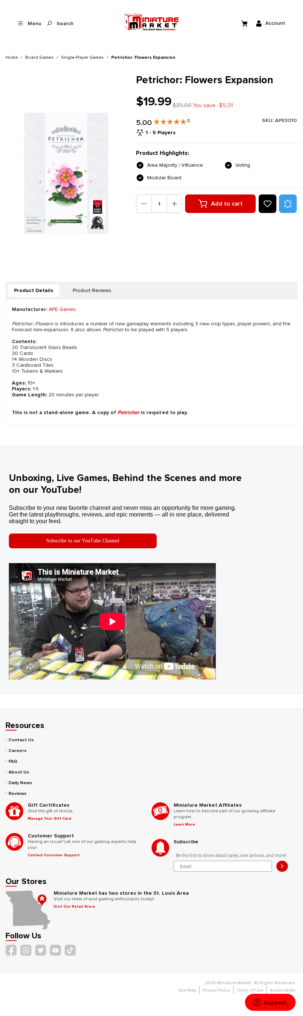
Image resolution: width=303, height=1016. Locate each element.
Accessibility (283, 990)
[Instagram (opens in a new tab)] (25, 950)
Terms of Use (249, 990)
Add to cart (227, 203)
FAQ (12, 761)
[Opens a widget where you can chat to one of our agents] (270, 1003)
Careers (17, 750)
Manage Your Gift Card (49, 818)
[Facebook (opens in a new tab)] (11, 950)
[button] (172, 120)
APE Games (62, 309)
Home (12, 57)
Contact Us (21, 740)
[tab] (33, 290)
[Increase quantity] (175, 203)
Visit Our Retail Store (74, 906)
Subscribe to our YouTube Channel (82, 540)
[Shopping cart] (245, 23)
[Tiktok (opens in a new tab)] (70, 950)
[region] (66, 173)
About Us (18, 772)
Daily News (20, 783)
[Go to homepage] (151, 21)
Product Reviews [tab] (92, 290)
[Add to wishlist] (267, 203)
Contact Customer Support (54, 855)
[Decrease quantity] (144, 203)
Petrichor (128, 412)
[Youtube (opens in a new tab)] (55, 950)
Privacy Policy (216, 990)
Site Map (187, 990)
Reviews (17, 793)
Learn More (184, 824)
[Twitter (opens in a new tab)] (40, 950)
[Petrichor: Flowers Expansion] (66, 173)
